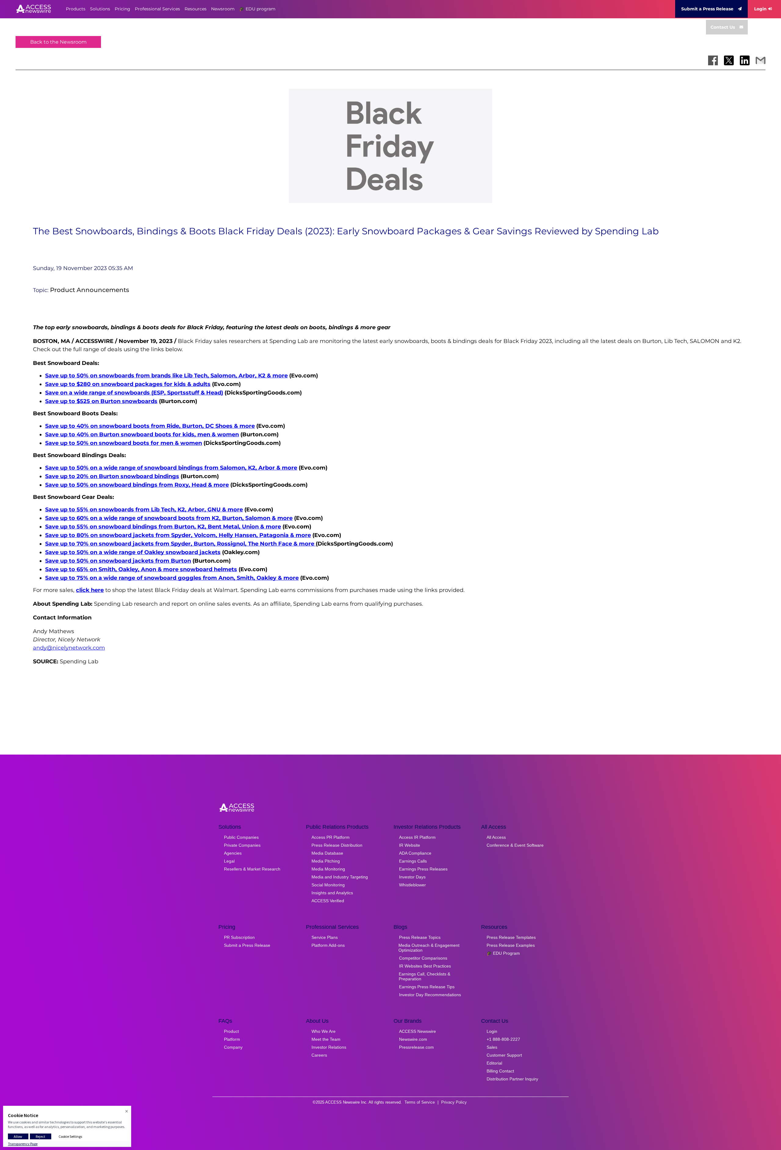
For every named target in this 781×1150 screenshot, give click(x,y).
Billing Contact (500, 1071)
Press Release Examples (511, 945)
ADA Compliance (415, 853)
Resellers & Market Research (252, 869)
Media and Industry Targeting (339, 876)
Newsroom (223, 9)
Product (231, 1031)
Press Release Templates (511, 937)
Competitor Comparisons (423, 958)
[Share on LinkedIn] (745, 60)
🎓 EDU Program (503, 953)
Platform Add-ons (328, 945)
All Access (496, 837)
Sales (492, 1047)
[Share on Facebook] (713, 60)
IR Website (409, 845)
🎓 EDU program (257, 9)
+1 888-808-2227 (503, 1039)
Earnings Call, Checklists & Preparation (424, 976)
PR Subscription (239, 937)
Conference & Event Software (515, 845)
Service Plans (324, 937)
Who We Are (323, 1031)
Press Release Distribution (336, 845)
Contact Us (723, 27)
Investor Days (412, 876)
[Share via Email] (760, 60)
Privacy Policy (454, 1102)
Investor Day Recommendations (430, 994)
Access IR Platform (417, 837)
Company (233, 1047)
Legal (229, 861)
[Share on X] (729, 60)
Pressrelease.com (416, 1047)
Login (760, 9)
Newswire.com (413, 1039)
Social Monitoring (328, 884)
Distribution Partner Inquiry (512, 1078)
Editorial (494, 1063)
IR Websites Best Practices (425, 966)
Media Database (327, 853)
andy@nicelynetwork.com (69, 647)
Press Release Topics (420, 937)
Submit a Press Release (707, 9)
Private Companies (242, 845)
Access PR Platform (330, 837)
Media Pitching (325, 861)
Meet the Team (325, 1039)
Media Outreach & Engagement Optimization (428, 948)
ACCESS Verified (327, 900)
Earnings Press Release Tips (427, 986)
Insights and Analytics (332, 892)
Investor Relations (328, 1047)
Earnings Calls (413, 861)
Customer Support (504, 1055)
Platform (232, 1039)
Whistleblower (412, 884)
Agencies (233, 853)
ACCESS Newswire (417, 1031)
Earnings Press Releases (423, 869)
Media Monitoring (328, 869)
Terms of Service (420, 1102)
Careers (319, 1055)
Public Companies (241, 837)
